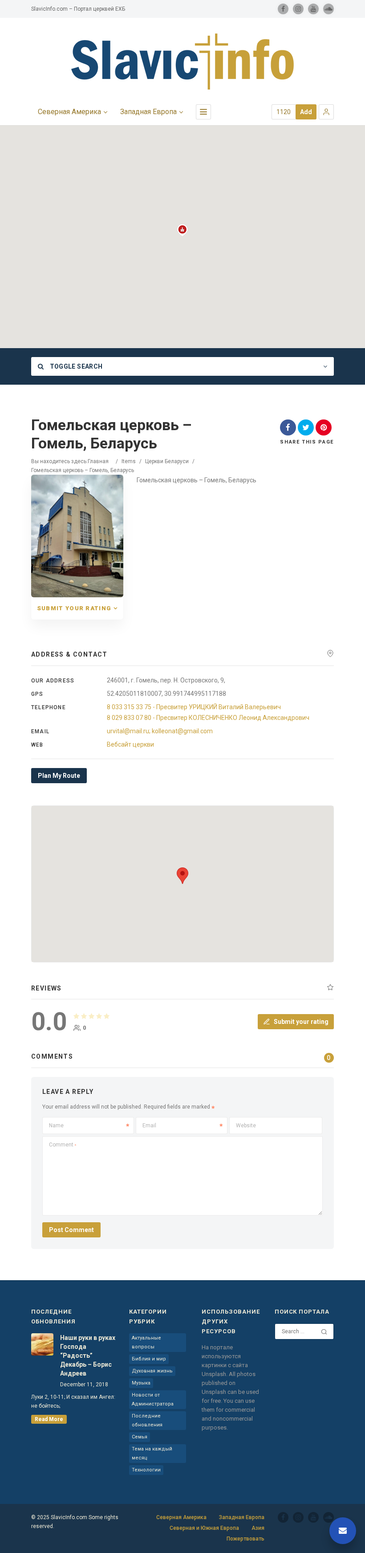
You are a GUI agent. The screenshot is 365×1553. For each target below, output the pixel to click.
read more (49, 1419)
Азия (257, 1528)
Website (246, 1125)
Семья (139, 1437)
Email (149, 1125)
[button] (326, 111)
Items (129, 461)
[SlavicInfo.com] (182, 61)
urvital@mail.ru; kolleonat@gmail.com (160, 731)
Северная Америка (69, 111)
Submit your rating (74, 608)
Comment (62, 1145)
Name (56, 1125)
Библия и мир (149, 1359)
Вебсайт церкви (130, 744)
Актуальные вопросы (146, 1342)
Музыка (141, 1383)
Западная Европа (148, 111)
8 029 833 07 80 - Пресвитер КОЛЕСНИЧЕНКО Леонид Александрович (208, 717)
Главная (98, 461)
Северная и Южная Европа (204, 1528)
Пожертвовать (245, 1539)
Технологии (146, 1470)
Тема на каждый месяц (152, 1453)
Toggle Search (75, 366)
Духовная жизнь (152, 1371)
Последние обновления (147, 1420)
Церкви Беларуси (167, 461)
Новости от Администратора (153, 1399)
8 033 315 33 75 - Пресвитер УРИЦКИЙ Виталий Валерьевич (194, 707)
